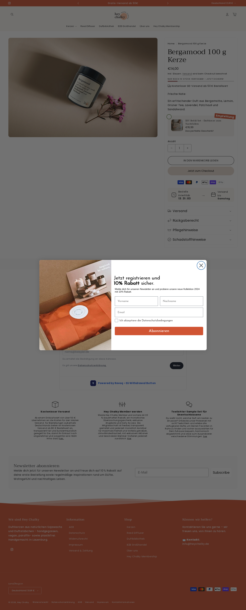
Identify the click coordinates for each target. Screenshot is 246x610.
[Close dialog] (201, 265)
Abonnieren (159, 331)
